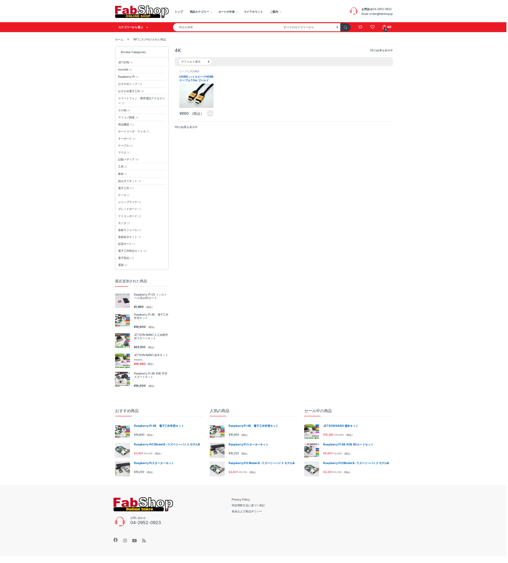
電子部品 (126, 257)
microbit (125, 69)
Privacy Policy (241, 499)
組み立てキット (129, 181)
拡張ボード (126, 243)
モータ (124, 223)
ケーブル (184, 71)
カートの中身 (226, 11)
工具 (122, 166)
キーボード (127, 138)
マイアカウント (253, 11)
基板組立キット (129, 236)
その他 (124, 110)
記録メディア (128, 159)
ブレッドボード (129, 209)
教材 (122, 173)
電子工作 (126, 188)
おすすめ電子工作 (131, 91)
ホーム (119, 39)
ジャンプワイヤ (129, 202)
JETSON (125, 62)
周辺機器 (194, 71)
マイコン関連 (128, 117)
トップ (179, 11)
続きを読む (210, 113)
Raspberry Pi (128, 76)
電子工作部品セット (132, 250)
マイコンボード (129, 216)
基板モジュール (129, 230)
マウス (124, 152)
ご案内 (274, 11)
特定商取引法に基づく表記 (248, 505)
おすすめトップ (130, 83)
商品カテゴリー (199, 11)
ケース (124, 195)
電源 (122, 264)
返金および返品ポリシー (247, 511)
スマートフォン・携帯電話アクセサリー (141, 101)
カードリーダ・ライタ (133, 131)
